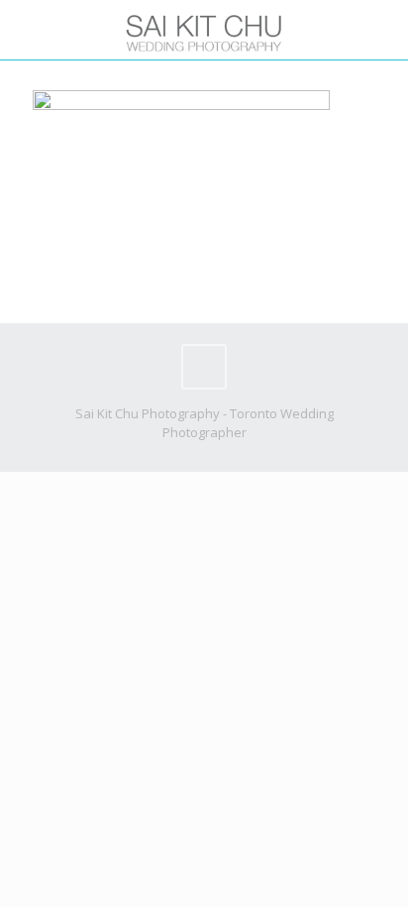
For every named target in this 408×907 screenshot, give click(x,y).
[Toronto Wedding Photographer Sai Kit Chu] (204, 30)
